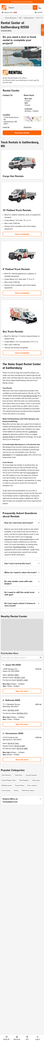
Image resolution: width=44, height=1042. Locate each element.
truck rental (31, 473)
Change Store (6, 30)
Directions (28, 127)
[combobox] (20, 7)
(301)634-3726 (13, 710)
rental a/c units (21, 455)
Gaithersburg (29, 18)
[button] (22, 523)
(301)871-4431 (19, 677)
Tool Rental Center (30, 396)
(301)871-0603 (13, 675)
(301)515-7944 (13, 743)
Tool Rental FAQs (19, 547)
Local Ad (6, 127)
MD (20, 18)
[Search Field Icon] (35, 7)
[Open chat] (42, 30)
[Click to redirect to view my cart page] (39, 7)
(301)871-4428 (22, 680)
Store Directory (11, 18)
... (2, 18)
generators (7, 455)
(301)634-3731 (22, 713)
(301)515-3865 (22, 748)
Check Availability (22, 234)
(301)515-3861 (19, 746)
